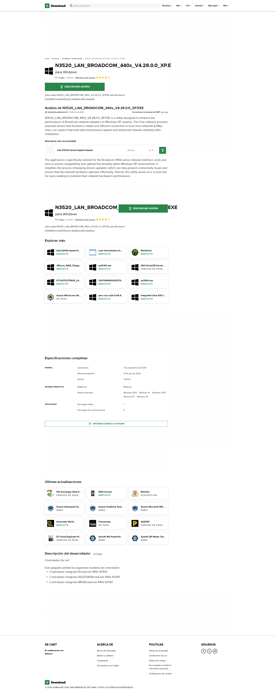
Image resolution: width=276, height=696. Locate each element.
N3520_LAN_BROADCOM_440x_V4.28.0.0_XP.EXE (116, 68)
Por (60, 77)
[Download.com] (55, 5)
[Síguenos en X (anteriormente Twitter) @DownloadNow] (209, 651)
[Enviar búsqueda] (71, 5)
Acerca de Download (106, 651)
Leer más (164, 112)
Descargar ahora (77, 86)
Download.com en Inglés (108, 665)
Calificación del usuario (85, 77)
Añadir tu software (105, 655)
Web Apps (212, 6)
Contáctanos (102, 660)
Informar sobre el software (108, 424)
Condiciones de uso (158, 655)
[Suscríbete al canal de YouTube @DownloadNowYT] (215, 651)
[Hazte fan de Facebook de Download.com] (203, 651)
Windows (166, 6)
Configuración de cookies (160, 673)
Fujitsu (99, 554)
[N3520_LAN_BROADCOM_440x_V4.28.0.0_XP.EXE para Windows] (49, 71)
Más (225, 5)
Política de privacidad (158, 651)
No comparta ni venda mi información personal (160, 667)
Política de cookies (157, 660)
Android (198, 6)
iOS (187, 6)
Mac (178, 6)
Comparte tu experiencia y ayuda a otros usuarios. (70, 99)
